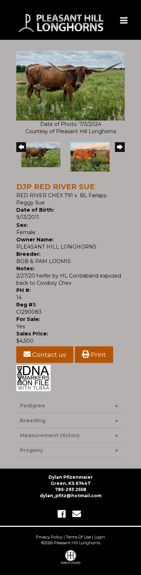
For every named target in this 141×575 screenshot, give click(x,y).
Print (97, 354)
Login (99, 537)
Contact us (48, 354)
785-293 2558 (70, 489)
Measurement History (50, 435)
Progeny (31, 450)
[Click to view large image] (70, 85)
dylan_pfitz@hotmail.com (71, 495)
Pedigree (32, 405)
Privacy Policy (49, 537)
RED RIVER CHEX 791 (44, 195)
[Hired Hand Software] (71, 560)
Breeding (33, 420)
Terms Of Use (78, 537)
